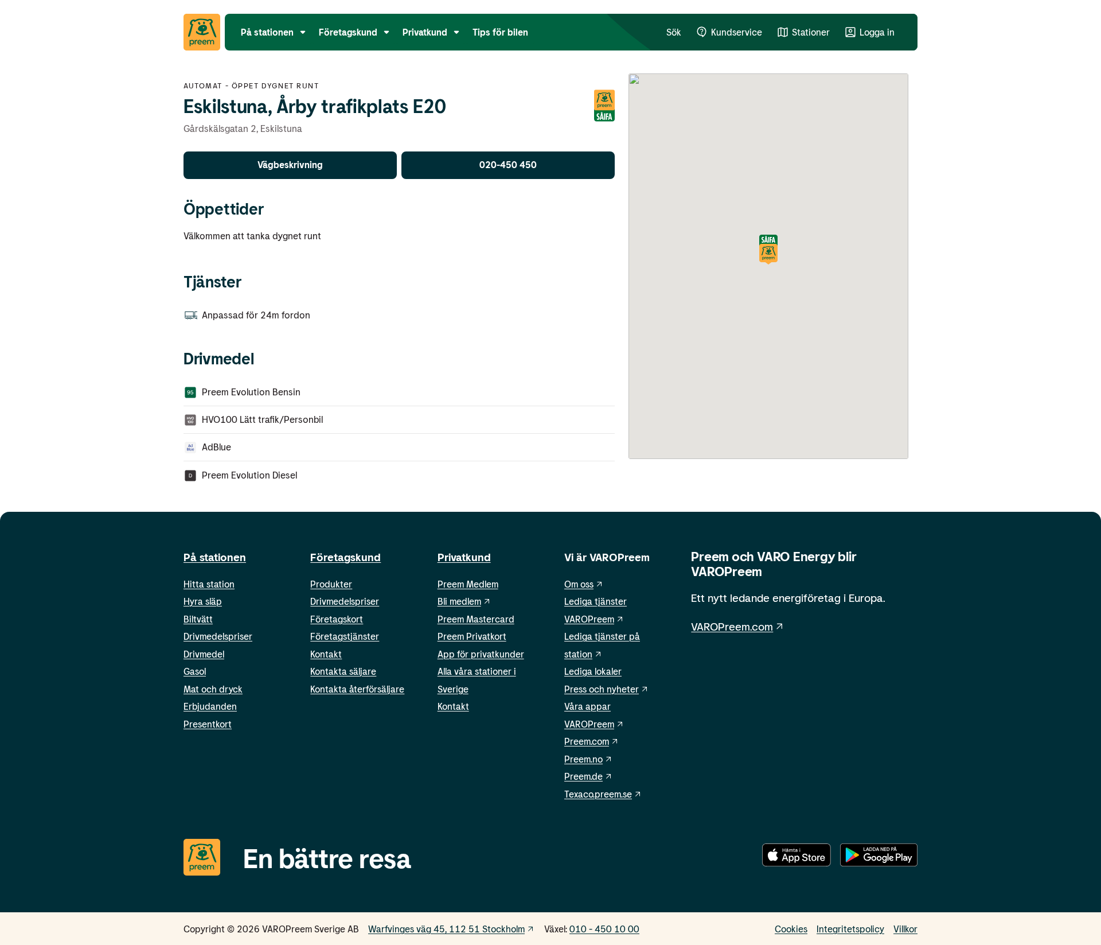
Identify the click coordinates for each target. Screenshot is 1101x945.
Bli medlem (459, 601)
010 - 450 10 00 (604, 928)
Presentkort (208, 723)
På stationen (215, 556)
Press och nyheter (601, 688)
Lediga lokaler (593, 671)
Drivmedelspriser (218, 636)
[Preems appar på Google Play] (879, 857)
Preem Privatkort (472, 636)
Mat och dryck (213, 688)
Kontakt (326, 653)
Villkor (905, 928)
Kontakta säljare (343, 671)
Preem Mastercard (476, 618)
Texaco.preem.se (598, 793)
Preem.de (583, 776)
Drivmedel (204, 653)
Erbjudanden (210, 706)
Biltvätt (198, 618)
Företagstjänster (344, 636)
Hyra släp (203, 601)
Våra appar (587, 706)
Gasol (195, 671)
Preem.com (586, 741)
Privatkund (464, 556)
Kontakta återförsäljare (357, 688)
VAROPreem (589, 723)
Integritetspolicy (850, 928)
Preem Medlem (468, 583)
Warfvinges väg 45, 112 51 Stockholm (446, 928)
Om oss (579, 583)
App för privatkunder (481, 653)
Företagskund (345, 556)
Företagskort (336, 618)
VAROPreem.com (732, 626)
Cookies (791, 928)
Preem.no (583, 758)
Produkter (331, 583)
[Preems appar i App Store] (796, 857)
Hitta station (209, 583)
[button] (768, 250)
